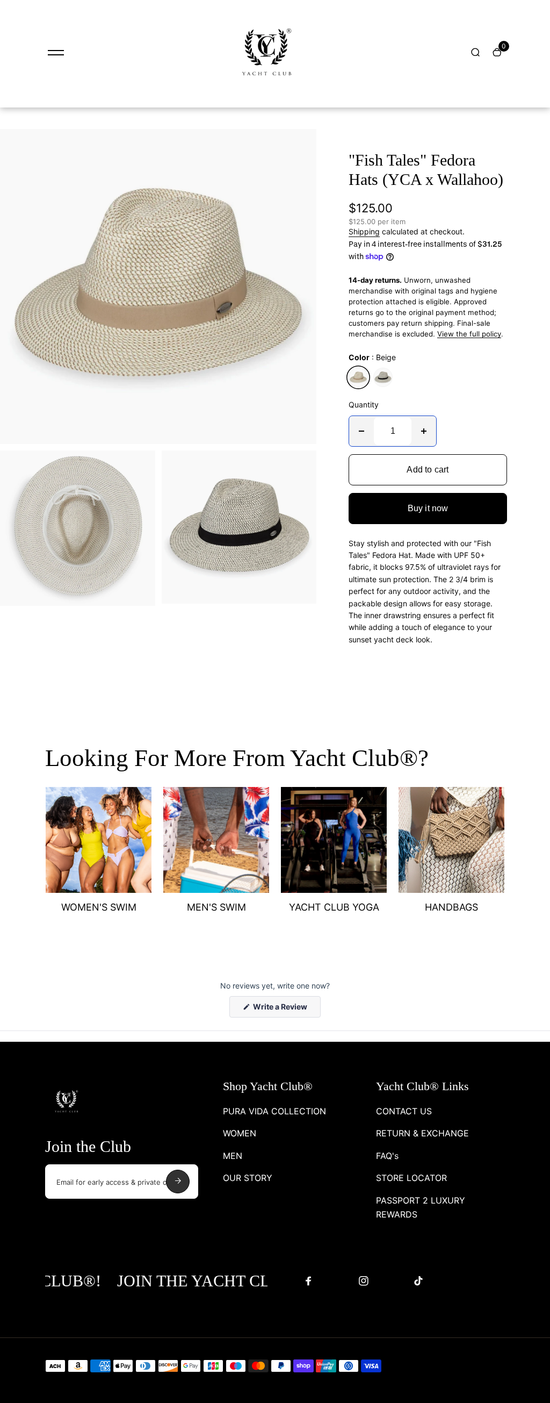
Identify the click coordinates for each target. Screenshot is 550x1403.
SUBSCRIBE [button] (356, 746)
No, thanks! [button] (356, 773)
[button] (450, 593)
